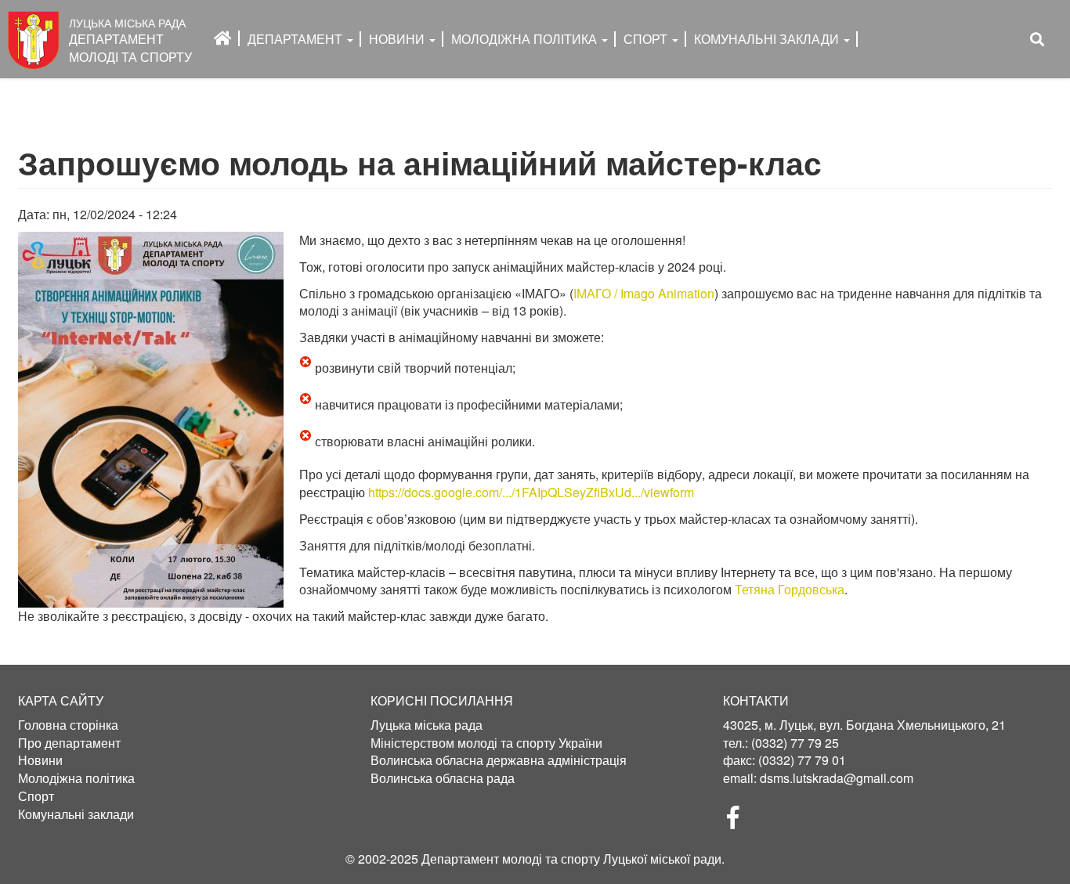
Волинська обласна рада (443, 778)
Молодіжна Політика (525, 39)
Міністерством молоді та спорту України (486, 743)
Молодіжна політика (76, 778)
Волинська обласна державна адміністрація (499, 760)
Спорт (647, 39)
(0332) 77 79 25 (795, 743)
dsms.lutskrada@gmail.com (836, 778)
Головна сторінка (68, 725)
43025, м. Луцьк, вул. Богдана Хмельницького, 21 (864, 725)
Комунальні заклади (768, 39)
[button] (151, 420)
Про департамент (69, 743)
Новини (398, 39)
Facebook (739, 822)
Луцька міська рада (427, 725)
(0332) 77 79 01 (802, 760)
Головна (223, 38)
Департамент (296, 39)
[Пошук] (1037, 40)
